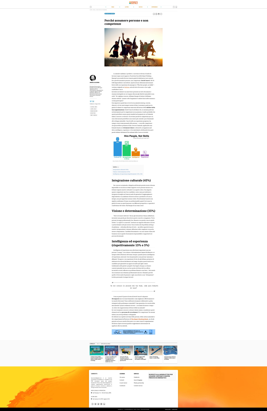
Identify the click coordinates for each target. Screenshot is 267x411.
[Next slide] (99, 344)
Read (113, 7)
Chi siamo (122, 377)
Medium (126, 87)
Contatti (122, 380)
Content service (138, 385)
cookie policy (174, 409)
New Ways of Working (101, 9)
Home (91, 9)
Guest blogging (138, 380)
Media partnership (139, 383)
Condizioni (122, 385)
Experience (154, 7)
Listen (126, 7)
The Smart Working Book (139, 319)
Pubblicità (136, 377)
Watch (140, 7)
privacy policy (168, 409)
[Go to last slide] (97, 344)
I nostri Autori (123, 383)
